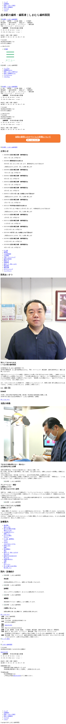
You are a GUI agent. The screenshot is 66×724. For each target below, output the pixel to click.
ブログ (6, 10)
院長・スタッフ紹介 (9, 5)
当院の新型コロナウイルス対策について (33, 138)
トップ (6, 2)
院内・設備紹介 (8, 7)
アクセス (6, 9)
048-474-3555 (8, 625)
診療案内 (6, 3)
